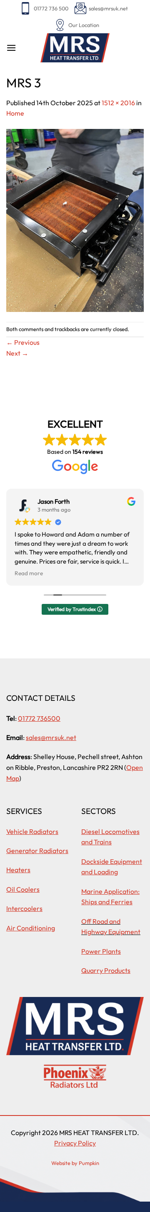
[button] (11, 47)
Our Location (83, 25)
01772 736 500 (51, 8)
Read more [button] (29, 573)
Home (15, 113)
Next (17, 353)
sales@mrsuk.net (108, 8)
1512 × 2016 (118, 103)
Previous (23, 342)
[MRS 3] (75, 219)
